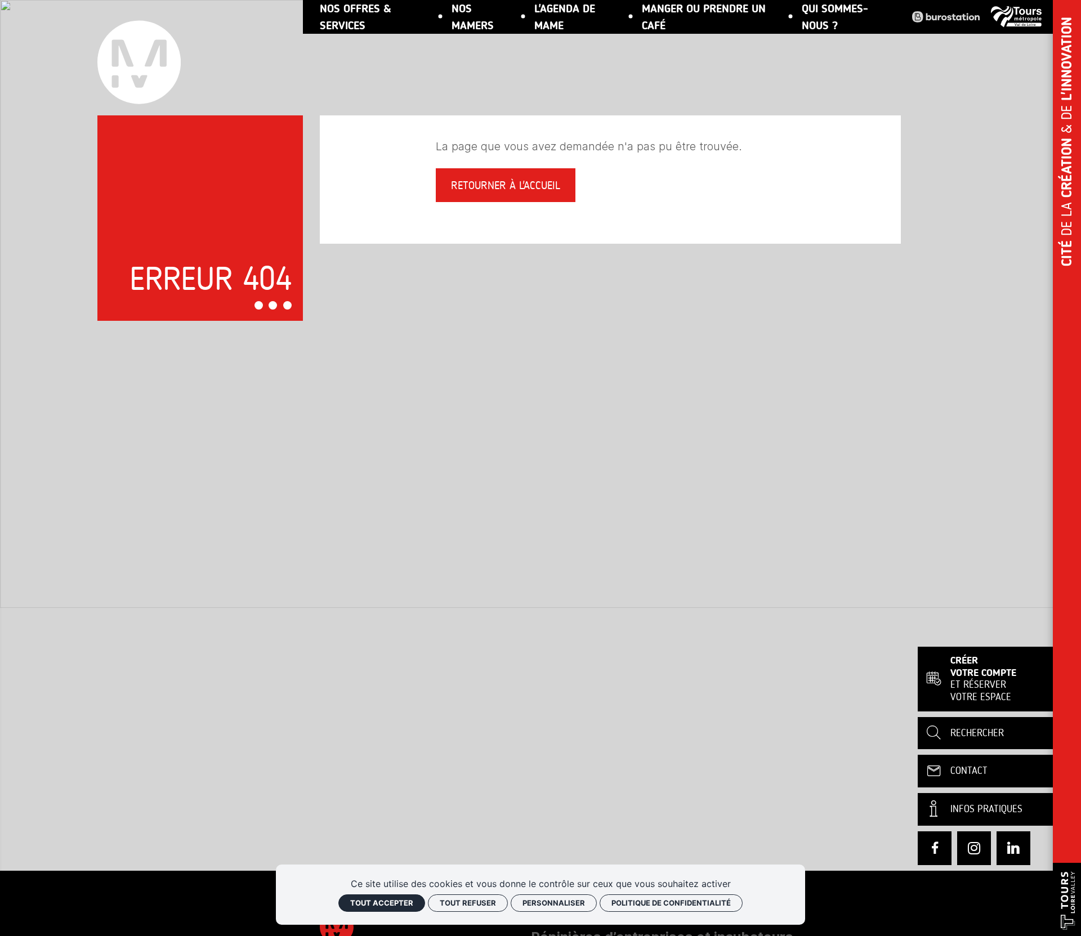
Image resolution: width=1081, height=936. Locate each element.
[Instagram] (974, 848)
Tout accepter (381, 902)
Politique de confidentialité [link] (671, 902)
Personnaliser (553, 902)
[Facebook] (935, 848)
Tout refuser (468, 902)
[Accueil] (200, 57)
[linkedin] (1013, 848)
